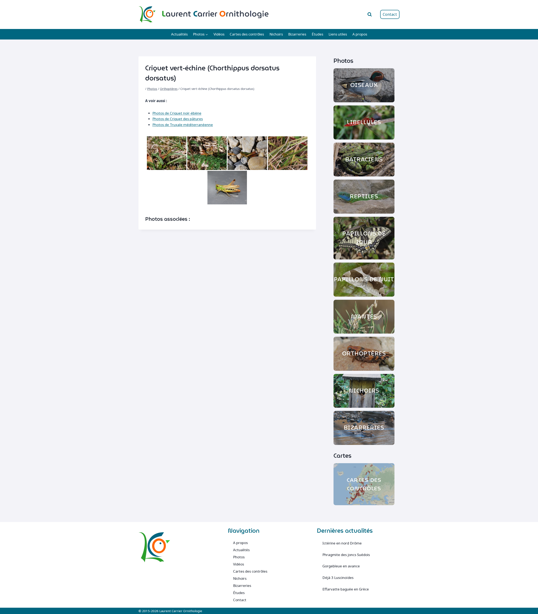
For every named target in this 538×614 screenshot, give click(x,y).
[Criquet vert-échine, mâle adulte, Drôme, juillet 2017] (227, 187)
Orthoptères (169, 89)
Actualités (179, 34)
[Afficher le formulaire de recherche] (369, 14)
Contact (390, 14)
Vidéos (219, 34)
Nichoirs (276, 34)
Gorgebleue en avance (341, 566)
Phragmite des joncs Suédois (346, 554)
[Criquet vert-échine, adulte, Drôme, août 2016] (166, 153)
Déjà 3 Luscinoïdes (337, 577)
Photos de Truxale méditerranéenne (182, 124)
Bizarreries (297, 34)
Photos (152, 89)
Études (317, 34)
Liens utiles (337, 34)
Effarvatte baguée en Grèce (345, 589)
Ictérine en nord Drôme (342, 543)
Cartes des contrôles (247, 34)
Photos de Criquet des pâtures (177, 118)
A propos (359, 34)
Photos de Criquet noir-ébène (176, 113)
